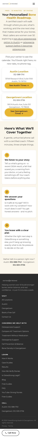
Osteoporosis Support (11, 327)
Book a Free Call (8, 313)
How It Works (7, 358)
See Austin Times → (19, 85)
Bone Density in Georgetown (14, 348)
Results (5, 367)
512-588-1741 (19, 74)
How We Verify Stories (11, 371)
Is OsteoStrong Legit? (11, 375)
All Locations (7, 300)
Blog (4, 380)
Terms (10, 426)
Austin (4, 304)
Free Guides (7, 384)
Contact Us (6, 317)
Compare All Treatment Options (15, 331)
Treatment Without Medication (15, 336)
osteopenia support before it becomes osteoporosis (20, 46)
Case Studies (7, 363)
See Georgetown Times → (19, 112)
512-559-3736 (19, 100)
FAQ (3, 388)
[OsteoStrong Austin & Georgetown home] (10, 3)
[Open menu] (33, 3)
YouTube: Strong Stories (12, 392)
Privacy (4, 426)
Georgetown (7, 308)
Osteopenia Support (10, 340)
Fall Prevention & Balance (12, 344)
